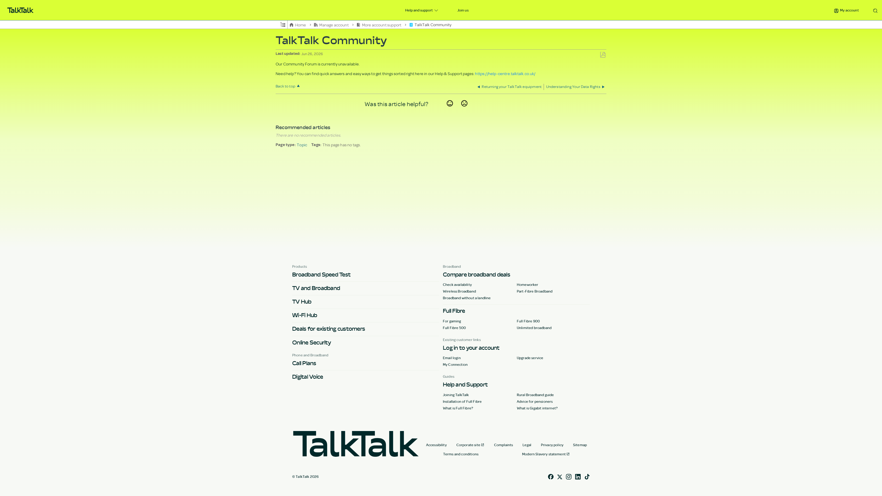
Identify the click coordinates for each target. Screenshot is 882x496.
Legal (527, 444)
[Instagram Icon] (568, 476)
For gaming (452, 321)
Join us (463, 10)
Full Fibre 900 (528, 321)
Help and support (419, 10)
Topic (302, 144)
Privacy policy (552, 444)
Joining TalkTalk (456, 394)
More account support (381, 24)
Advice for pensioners (535, 401)
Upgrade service (530, 357)
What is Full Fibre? (458, 408)
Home (300, 24)
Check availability (457, 284)
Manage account (334, 24)
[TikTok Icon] (587, 476)
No (464, 109)
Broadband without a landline (467, 298)
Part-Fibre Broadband (534, 291)
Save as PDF (602, 55)
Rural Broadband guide (535, 394)
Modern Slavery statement (544, 454)
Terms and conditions (460, 454)
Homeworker (527, 284)
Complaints (503, 444)
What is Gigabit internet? (537, 408)
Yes (450, 109)
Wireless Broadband (459, 291)
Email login (452, 357)
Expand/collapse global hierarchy (283, 24)
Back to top (285, 86)
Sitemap (580, 444)
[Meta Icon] (559, 476)
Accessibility (436, 444)
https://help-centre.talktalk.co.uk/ (505, 73)
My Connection (455, 364)
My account (849, 10)
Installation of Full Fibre (462, 401)
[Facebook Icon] (551, 476)
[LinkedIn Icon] (578, 476)
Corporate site (468, 444)
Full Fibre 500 (454, 327)
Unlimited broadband (534, 327)
